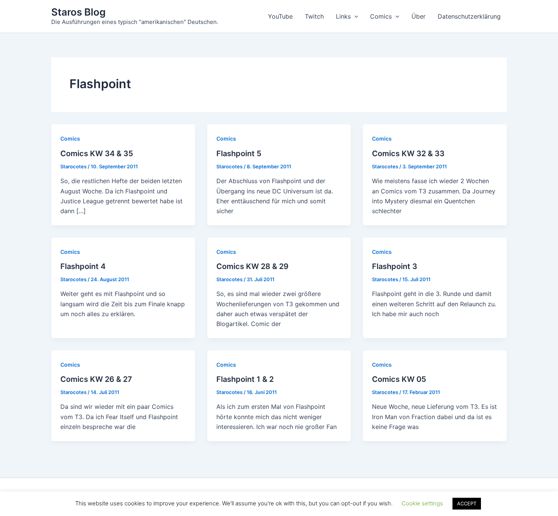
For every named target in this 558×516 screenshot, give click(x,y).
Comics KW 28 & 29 (252, 266)
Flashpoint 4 (83, 266)
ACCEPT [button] (466, 503)
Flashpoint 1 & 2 (245, 379)
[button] (354, 16)
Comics (381, 16)
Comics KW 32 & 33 (408, 153)
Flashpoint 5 (239, 153)
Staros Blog (78, 12)
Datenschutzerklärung (469, 16)
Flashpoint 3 (394, 266)
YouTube (280, 16)
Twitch (314, 16)
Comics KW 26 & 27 (96, 379)
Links (343, 16)
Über (418, 16)
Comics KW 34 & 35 (96, 153)
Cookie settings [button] (422, 503)
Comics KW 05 (399, 379)
